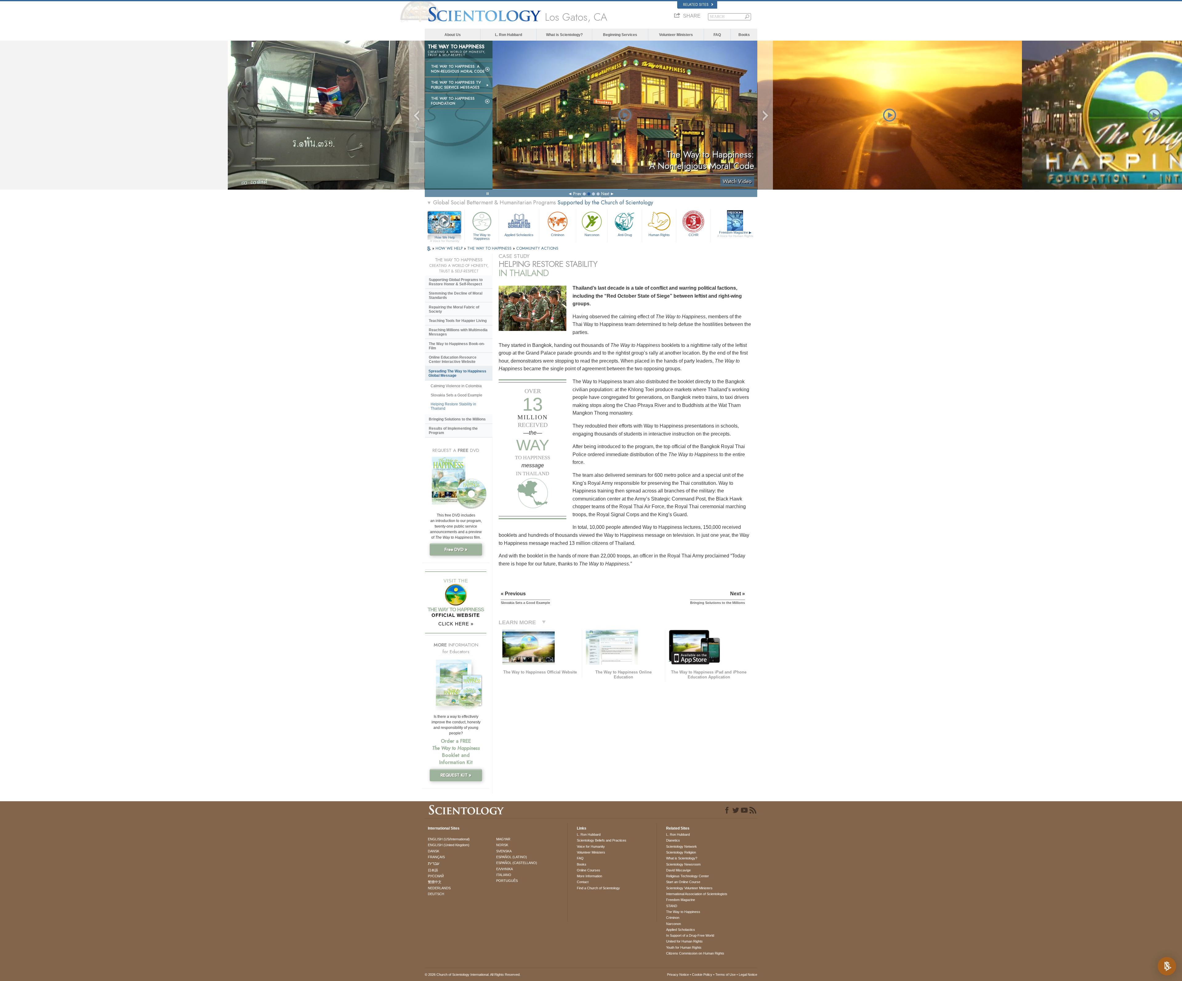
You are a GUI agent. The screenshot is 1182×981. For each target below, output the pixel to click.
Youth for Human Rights (684, 947)
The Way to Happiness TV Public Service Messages (456, 85)
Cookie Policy (702, 974)
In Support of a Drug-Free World (690, 935)
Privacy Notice (678, 974)
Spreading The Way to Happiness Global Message (457, 373)
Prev (577, 194)
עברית (433, 863)
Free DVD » (455, 549)
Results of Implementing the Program (453, 430)
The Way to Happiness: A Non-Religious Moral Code (458, 69)
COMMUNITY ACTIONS (537, 248)
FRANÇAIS (436, 857)
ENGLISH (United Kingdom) (448, 845)
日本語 (433, 870)
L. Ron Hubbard (508, 35)
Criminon (557, 235)
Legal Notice (748, 974)
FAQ (717, 35)
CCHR (693, 235)
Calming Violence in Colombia (456, 386)
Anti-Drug (625, 235)
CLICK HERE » (455, 623)
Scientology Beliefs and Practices (601, 840)
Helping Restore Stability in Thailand (453, 406)
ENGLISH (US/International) (449, 839)
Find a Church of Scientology (598, 888)
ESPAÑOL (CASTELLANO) (516, 863)
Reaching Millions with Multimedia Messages (458, 332)
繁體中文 (434, 882)
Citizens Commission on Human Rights (695, 953)
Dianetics (673, 840)
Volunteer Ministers (676, 35)
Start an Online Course (683, 882)
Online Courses (588, 870)
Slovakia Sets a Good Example (456, 395)
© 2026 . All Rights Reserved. (473, 974)
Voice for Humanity (591, 846)
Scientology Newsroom (683, 864)
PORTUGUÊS (507, 880)
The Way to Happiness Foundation (453, 101)
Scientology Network (681, 846)
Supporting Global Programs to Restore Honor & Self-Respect (456, 282)
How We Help (444, 237)
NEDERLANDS (439, 888)
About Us (452, 35)
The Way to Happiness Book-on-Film (457, 346)
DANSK (433, 851)
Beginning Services (620, 35)
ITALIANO (503, 875)
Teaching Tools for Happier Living (458, 321)
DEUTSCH (436, 894)
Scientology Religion (681, 852)
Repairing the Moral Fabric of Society (454, 309)
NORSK (502, 845)
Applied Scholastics (519, 235)
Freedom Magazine (735, 234)
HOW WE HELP (450, 248)
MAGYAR (503, 839)
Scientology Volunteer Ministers (689, 888)
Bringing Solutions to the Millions (457, 419)
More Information (589, 876)
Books (744, 35)
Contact (583, 882)
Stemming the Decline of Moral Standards (455, 295)
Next (605, 194)
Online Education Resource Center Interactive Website (452, 359)
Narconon (592, 235)
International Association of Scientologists (696, 894)
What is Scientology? (564, 35)
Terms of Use (725, 974)
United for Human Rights (684, 941)
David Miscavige (678, 870)
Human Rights (659, 235)
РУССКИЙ (436, 876)
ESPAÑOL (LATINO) (511, 857)
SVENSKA (504, 851)
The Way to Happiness (481, 236)
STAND (671, 906)
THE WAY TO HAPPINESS (490, 248)
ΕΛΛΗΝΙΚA (504, 869)
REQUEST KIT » (455, 775)
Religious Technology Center (687, 876)
